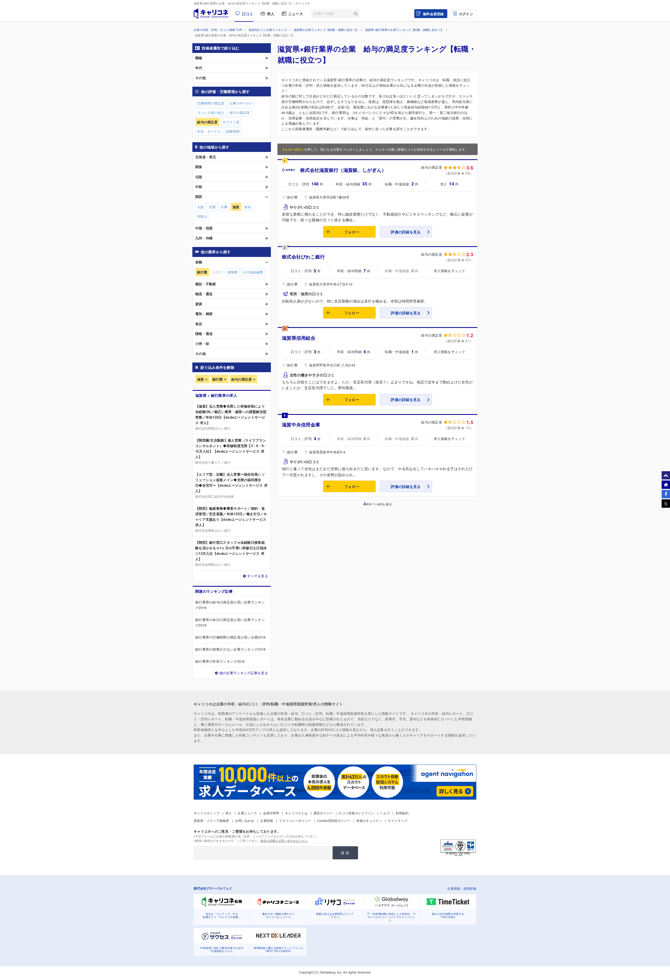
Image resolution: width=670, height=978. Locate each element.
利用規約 (402, 813)
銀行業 (218, 379)
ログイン (466, 13)
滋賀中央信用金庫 (301, 424)
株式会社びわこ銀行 (303, 256)
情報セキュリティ (369, 820)
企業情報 (266, 820)
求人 (271, 13)
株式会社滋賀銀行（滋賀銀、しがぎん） (343, 170)
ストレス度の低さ (210, 112)
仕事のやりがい (241, 103)
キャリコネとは (296, 813)
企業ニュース (247, 813)
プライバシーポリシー (295, 820)
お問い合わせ (244, 820)
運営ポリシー (323, 813)
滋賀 (200, 379)
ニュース (295, 13)
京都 (212, 206)
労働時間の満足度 (210, 103)
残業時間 (232, 131)
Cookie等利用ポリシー (333, 820)
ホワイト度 (230, 121)
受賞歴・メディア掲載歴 (211, 820)
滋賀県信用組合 (298, 337)
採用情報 (470, 888)
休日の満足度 (239, 112)
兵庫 (224, 206)
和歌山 (202, 216)
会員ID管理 (271, 813)
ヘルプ (385, 813)
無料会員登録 (433, 13)
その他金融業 (253, 272)
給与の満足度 (241, 379)
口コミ (247, 13)
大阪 (200, 206)
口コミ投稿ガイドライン (356, 813)
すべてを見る (257, 575)
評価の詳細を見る (406, 231)
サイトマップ (397, 820)
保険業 (232, 272)
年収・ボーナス (209, 131)
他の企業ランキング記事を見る (243, 672)
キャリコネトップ (206, 813)
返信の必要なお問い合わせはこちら (284, 840)
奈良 (247, 206)
